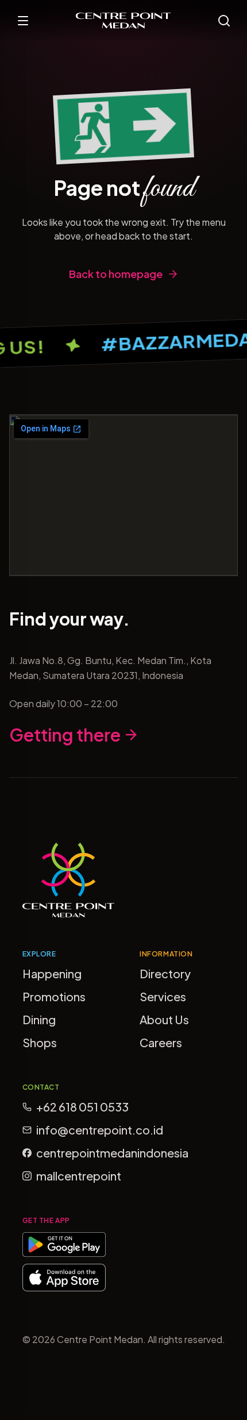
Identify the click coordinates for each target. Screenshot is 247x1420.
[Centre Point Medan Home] (123, 20)
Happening (52, 973)
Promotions (54, 996)
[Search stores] (224, 20)
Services (163, 996)
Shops (39, 1042)
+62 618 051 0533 (82, 1106)
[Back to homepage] (123, 126)
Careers (161, 1042)
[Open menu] (23, 20)
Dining (39, 1019)
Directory (165, 973)
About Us (164, 1019)
